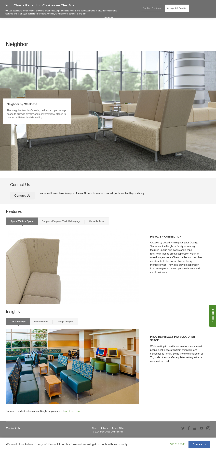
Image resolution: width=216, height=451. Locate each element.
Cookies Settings (152, 8)
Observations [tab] (41, 321)
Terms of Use (118, 428)
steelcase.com (72, 411)
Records (108, 17)
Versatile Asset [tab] (96, 221)
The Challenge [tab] (17, 321)
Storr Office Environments (111, 432)
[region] (108, 8)
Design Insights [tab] (65, 321)
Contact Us (13, 428)
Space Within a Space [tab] (21, 221)
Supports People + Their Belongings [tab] (61, 221)
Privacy (104, 428)
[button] (212, 316)
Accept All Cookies (177, 8)
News (94, 428)
